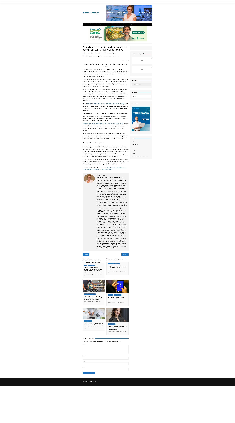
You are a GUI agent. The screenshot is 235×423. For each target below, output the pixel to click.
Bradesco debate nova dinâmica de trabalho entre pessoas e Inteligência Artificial (117, 328)
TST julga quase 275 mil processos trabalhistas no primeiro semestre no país (117, 267)
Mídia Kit (118, 24)
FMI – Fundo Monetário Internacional (140, 156)
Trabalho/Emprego (112, 53)
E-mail (84, 361)
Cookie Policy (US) (130, 24)
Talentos (106, 53)
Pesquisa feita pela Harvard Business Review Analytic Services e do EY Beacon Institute (103, 123)
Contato (122, 24)
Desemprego (110, 294)
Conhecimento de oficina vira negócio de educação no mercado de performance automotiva (93, 298)
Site (83, 367)
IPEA (133, 147)
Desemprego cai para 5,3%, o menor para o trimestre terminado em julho (117, 299)
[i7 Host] (141, 118)
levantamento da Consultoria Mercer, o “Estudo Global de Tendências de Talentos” (106, 103)
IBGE (133, 141)
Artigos (100, 24)
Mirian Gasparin (87, 53)
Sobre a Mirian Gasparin (92, 24)
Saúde (86, 265)
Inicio (84, 24)
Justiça (109, 263)
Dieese (133, 153)
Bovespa (133, 150)
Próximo (124, 254)
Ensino (86, 294)
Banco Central (135, 144)
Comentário (85, 344)
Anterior (86, 254)
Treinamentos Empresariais (109, 24)
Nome (84, 356)
